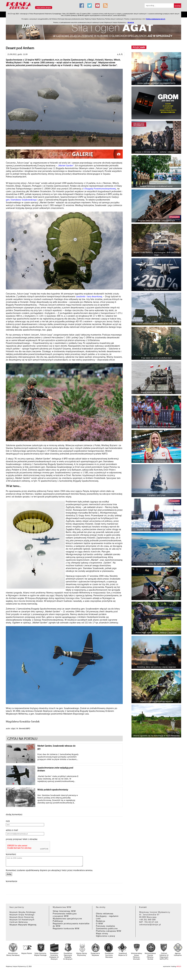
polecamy (139, 47)
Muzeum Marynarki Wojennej (22, 924)
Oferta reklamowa (104, 914)
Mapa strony (102, 933)
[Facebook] (81, 5)
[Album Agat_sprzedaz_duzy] (93, 30)
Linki (98, 918)
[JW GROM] (156, 103)
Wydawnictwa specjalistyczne (67, 918)
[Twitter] (89, 5)
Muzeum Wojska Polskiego (22, 912)
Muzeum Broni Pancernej (21, 917)
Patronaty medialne (105, 926)
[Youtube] (97, 5)
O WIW (99, 923)
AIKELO (178, 966)
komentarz (12, 854)
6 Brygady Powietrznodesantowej (99, 188)
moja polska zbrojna (44, 7)
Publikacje (58, 921)
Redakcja (100, 921)
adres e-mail (13, 830)
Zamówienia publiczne (107, 928)
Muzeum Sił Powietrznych (21, 919)
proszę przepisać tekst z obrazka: (22, 839)
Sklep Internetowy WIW (64, 911)
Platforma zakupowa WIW (108, 931)
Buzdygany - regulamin (107, 916)
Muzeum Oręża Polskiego (21, 914)
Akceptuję (131, 22)
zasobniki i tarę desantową (89, 296)
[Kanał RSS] (105, 5)
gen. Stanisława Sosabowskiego (21, 199)
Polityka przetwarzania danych (155, 19)
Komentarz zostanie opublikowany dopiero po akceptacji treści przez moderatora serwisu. (49, 870)
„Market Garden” (66, 165)
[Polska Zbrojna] (41, 10)
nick (8, 820)
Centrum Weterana (18, 922)
